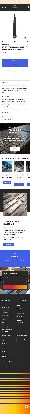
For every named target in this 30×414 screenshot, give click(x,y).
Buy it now (15, 65)
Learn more (20, 1)
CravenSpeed (5, 44)
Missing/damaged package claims (6, 325)
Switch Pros (19, 184)
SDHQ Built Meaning (21, 300)
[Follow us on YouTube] (24, 339)
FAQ (3, 322)
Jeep (3, 348)
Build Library (4, 356)
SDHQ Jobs (19, 311)
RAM (3, 346)
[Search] (5, 7)
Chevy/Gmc (4, 343)
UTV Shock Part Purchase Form (20, 317)
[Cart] (27, 7)
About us (18, 308)
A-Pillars (7, 182)
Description (5, 82)
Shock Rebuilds (20, 313)
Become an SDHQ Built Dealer (7, 301)
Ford (3, 340)
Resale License (5, 307)
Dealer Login (5, 304)
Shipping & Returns (8, 112)
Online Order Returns (6, 310)
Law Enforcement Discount (6, 318)
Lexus (3, 351)
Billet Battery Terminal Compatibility (7, 330)
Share (3, 74)
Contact (18, 305)
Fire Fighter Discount (6, 315)
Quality (6, 116)
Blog (17, 303)
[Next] (27, 41)
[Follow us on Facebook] (18, 339)
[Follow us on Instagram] (21, 339)
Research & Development (19, 321)
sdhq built (9, 244)
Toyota (3, 338)
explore (15, 148)
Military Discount (5, 312)
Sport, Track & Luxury (7, 354)
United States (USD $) (7, 361)
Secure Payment (8, 119)
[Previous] (2, 41)
